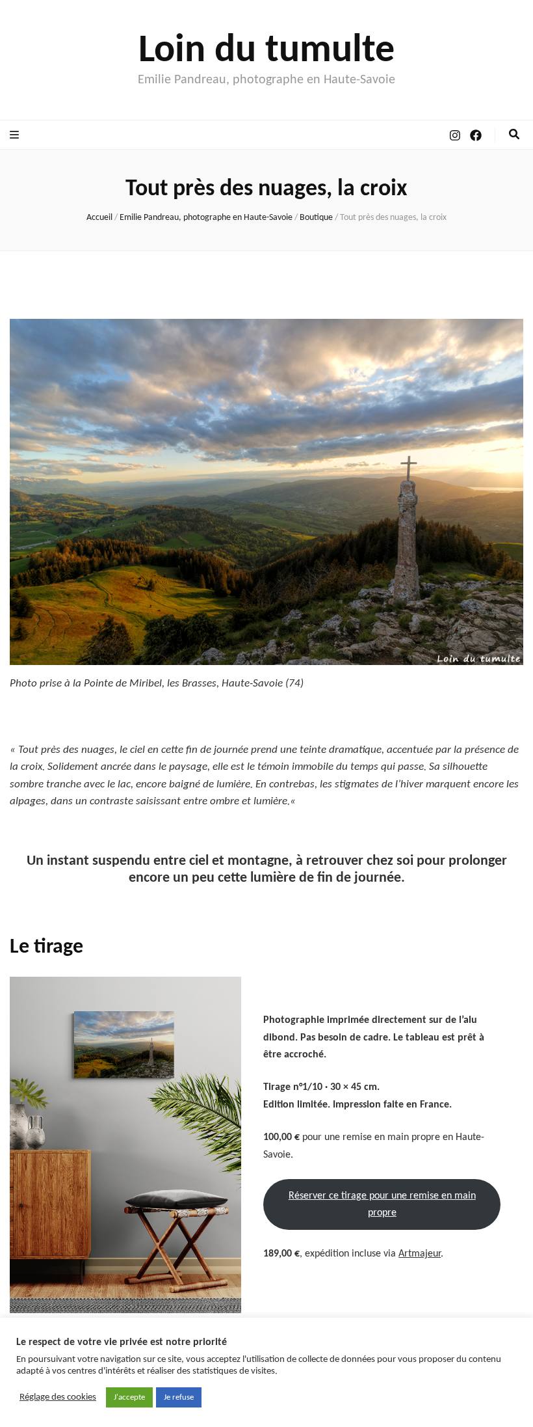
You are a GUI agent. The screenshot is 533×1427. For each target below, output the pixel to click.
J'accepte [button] (129, 1397)
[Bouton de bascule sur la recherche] (514, 135)
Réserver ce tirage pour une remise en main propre (382, 1204)
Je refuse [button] (179, 1397)
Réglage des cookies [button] (58, 1397)
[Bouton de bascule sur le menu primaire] (16, 135)
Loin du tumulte (266, 51)
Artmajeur (419, 1254)
